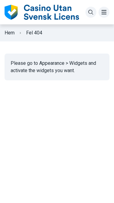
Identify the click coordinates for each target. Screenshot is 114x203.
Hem (10, 33)
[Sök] (90, 12)
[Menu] (103, 12)
